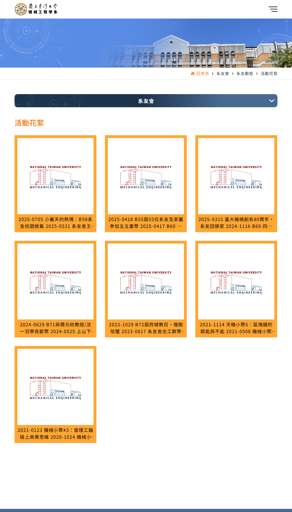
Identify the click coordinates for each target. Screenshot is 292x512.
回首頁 (202, 73)
